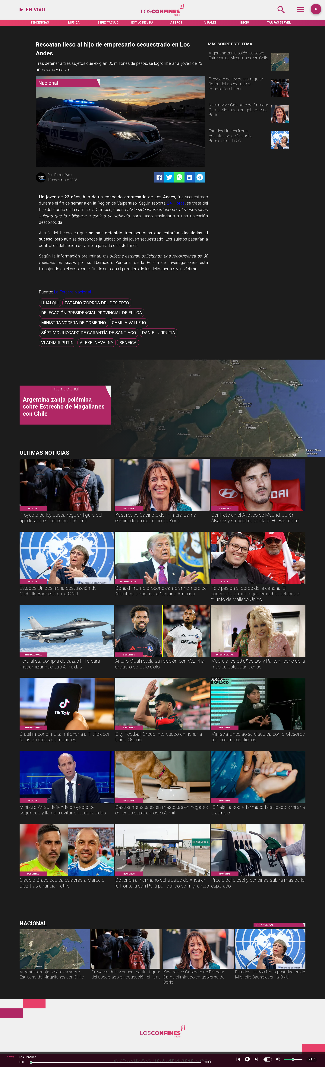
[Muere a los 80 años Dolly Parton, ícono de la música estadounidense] (258, 656)
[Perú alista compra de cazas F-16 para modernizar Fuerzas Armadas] (67, 656)
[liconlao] (258, 729)
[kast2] (280, 122)
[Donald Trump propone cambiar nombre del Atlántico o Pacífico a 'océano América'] (162, 583)
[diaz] (67, 875)
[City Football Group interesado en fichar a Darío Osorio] (162, 729)
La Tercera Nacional (72, 291)
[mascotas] (162, 802)
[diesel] (258, 875)
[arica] (162, 875)
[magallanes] (280, 70)
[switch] (267, 1059)
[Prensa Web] (41, 182)
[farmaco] (258, 802)
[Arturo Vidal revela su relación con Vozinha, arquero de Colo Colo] (162, 656)
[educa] (280, 96)
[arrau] (67, 802)
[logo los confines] (162, 15)
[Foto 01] (258, 583)
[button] (50, 303)
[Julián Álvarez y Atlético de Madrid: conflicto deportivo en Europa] (258, 510)
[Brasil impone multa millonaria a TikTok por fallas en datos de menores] (67, 729)
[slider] (31, 1062)
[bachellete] (280, 148)
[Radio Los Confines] (281, 15)
